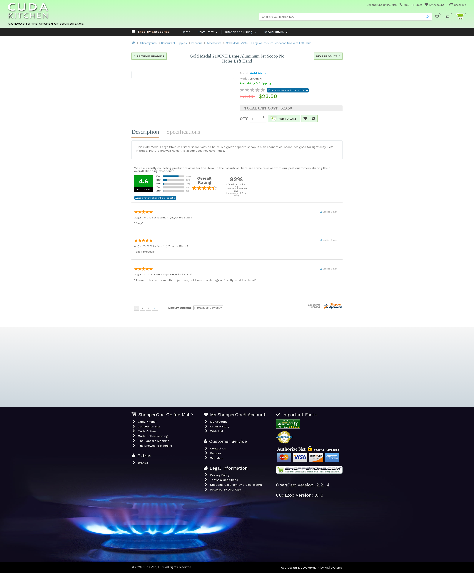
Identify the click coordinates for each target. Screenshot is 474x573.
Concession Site (149, 426)
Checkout (459, 4)
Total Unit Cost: (261, 108)
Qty (244, 118)
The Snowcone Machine (155, 445)
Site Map (216, 458)
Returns (215, 453)
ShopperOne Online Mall (381, 4)
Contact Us (218, 448)
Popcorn (196, 43)
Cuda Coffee (147, 431)
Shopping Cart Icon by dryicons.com (236, 484)
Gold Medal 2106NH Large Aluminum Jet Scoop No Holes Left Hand (268, 43)
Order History (219, 426)
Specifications (183, 131)
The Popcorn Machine (153, 441)
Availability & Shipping (255, 83)
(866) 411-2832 (412, 4)
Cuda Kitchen (147, 421)
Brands (143, 462)
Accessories (213, 43)
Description (145, 131)
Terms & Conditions (224, 480)
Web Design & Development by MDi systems (311, 567)
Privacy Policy (220, 475)
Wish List (216, 431)
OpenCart (234, 489)
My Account (436, 4)
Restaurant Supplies (174, 43)
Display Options (179, 307)
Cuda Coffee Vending (153, 436)
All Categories (147, 43)
